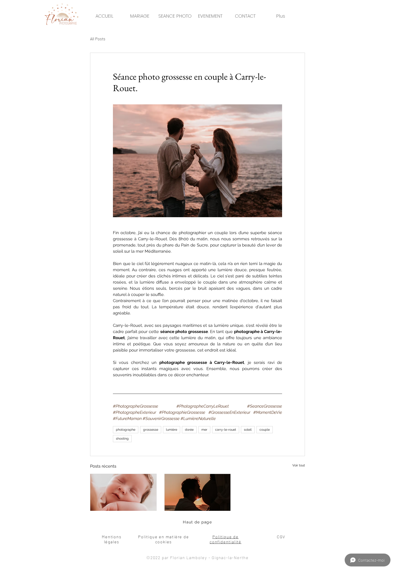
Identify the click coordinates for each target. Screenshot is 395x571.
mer (204, 429)
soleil (248, 429)
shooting (122, 438)
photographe (125, 429)
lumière (171, 429)
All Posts (97, 38)
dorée (189, 429)
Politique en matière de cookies (163, 539)
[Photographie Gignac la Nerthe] (198, 492)
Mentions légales (111, 539)
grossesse (150, 429)
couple (264, 429)
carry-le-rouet (225, 429)
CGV (281, 536)
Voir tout (298, 465)
